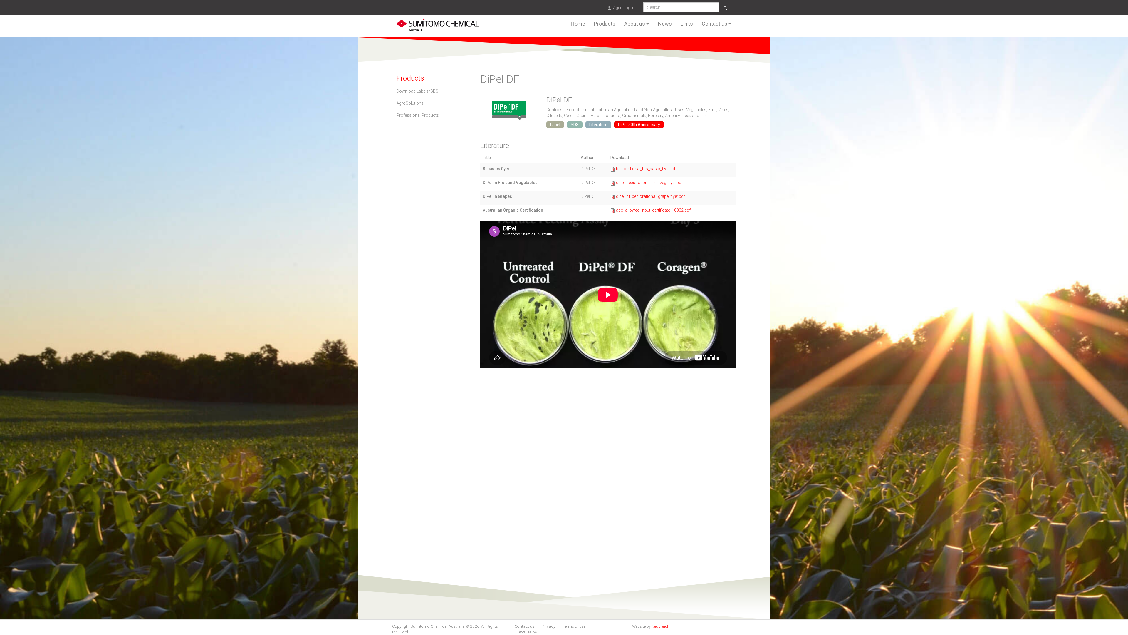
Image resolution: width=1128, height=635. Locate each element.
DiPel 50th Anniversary (639, 124)
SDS (575, 124)
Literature (598, 124)
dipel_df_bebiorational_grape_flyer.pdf (650, 196)
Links (687, 24)
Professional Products (418, 115)
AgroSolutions (410, 103)
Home (578, 24)
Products (604, 24)
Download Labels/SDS (417, 91)
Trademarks (526, 631)
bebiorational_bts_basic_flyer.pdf (646, 168)
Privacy (548, 626)
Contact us (715, 24)
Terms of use (574, 626)
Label (555, 124)
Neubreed (660, 626)
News (665, 24)
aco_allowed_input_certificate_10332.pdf (653, 210)
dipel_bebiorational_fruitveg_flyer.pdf (649, 182)
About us (635, 24)
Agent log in (623, 7)
